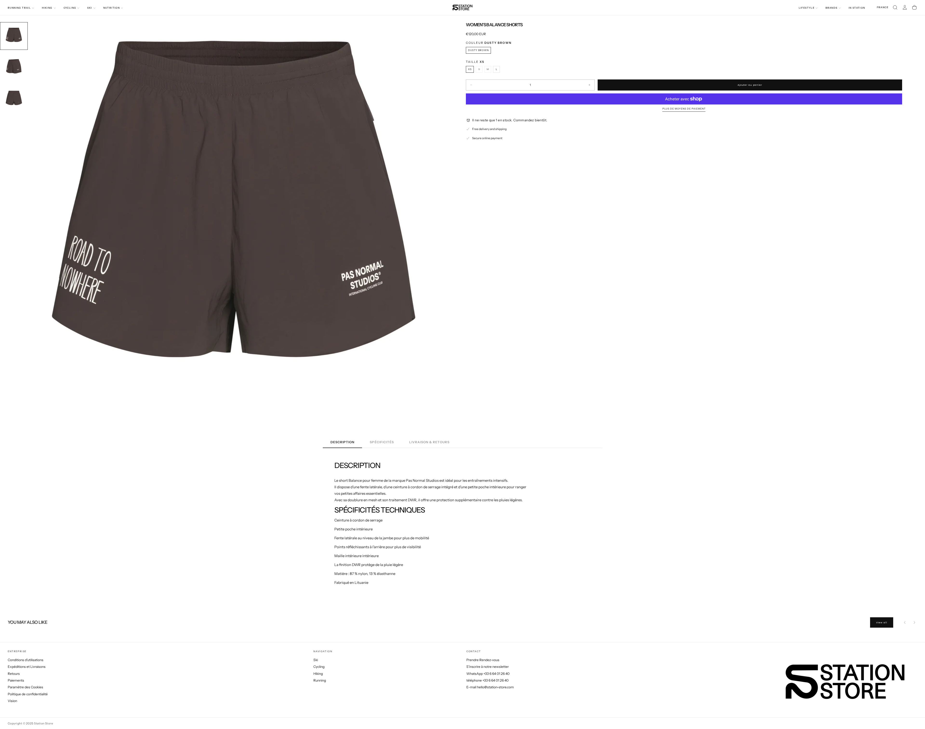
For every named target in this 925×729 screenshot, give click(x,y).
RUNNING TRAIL (19, 7)
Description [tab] (342, 442)
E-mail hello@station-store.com (490, 687)
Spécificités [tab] (382, 442)
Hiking (318, 673)
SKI (89, 7)
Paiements (16, 680)
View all (881, 622)
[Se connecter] (905, 7)
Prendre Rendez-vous (482, 660)
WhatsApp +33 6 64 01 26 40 (487, 673)
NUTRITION (111, 7)
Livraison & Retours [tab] (429, 442)
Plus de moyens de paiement (684, 108)
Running (319, 680)
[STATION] (845, 681)
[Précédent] (905, 622)
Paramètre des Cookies (25, 687)
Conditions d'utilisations (25, 660)
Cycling (318, 666)
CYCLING (70, 7)
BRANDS (831, 7)
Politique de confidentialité (28, 694)
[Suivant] (914, 622)
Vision (12, 701)
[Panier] (914, 7)
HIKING (47, 7)
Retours (14, 673)
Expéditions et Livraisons (27, 666)
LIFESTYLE (807, 7)
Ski (315, 660)
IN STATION (857, 7)
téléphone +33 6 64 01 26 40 (487, 680)
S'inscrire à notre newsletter (487, 666)
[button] (882, 7)
